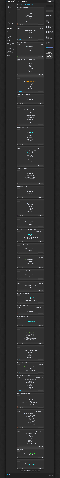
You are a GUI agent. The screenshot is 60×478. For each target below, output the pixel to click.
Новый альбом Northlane (49, 27)
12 (48, 56)
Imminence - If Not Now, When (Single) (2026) (10, 49)
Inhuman (9, 36)
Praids (20, 39)
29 (51, 58)
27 (49, 58)
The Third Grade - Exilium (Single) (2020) (23, 94)
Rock (8, 13)
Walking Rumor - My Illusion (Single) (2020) (24, 244)
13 (49, 56)
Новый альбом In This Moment (50, 32)
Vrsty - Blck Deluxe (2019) (21, 42)
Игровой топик (48, 41)
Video (8, 21)
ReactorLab (9, 33)
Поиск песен (47, 20)
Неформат (41, 201)
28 (50, 58)
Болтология (47, 36)
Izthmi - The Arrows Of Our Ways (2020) (23, 393)
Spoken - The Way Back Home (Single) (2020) (24, 305)
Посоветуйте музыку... (49, 38)
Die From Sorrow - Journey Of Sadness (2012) (24, 328)
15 (51, 56)
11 (47, 56)
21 (50, 57)
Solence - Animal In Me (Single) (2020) (23, 460)
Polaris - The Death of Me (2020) (22, 127)
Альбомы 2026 (9, 7)
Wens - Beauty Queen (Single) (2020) (23, 281)
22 (51, 57)
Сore (42, 28)
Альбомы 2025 (9, 8)
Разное (8, 22)
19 (48, 57)
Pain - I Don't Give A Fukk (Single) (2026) (10, 34)
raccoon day (9, 51)
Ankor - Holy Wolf (20, 449)
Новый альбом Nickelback (49, 33)
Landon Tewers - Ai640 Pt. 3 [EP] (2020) (23, 186)
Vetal (19, 183)
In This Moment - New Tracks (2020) (23, 293)
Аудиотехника (48, 37)
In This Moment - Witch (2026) (10, 31)
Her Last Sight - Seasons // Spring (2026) (10, 44)
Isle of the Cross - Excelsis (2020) (22, 7)
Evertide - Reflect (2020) (21, 346)
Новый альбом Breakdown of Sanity (50, 26)
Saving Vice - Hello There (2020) (22, 168)
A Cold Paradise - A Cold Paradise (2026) (10, 40)
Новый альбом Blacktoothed (49, 31)
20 (49, 57)
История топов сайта (10, 23)
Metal (42, 9)
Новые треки (41, 219)
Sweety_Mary (20, 91)
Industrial (9, 12)
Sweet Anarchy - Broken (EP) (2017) (23, 255)
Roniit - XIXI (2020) (20, 200)
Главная (9, 5)
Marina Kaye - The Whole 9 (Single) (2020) (24, 362)
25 (47, 58)
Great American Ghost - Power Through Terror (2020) (26, 59)
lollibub (20, 23)
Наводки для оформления (49, 19)
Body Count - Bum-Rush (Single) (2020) (23, 270)
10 (35, 470)
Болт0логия (8, 46)
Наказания (47, 16)
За (46, 7)
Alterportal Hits (9, 15)
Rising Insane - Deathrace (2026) (10, 37)
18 (47, 57)
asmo (19, 124)
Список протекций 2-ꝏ (49, 22)
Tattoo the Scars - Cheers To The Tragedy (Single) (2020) (26, 229)
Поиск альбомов (48, 21)
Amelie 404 (20, 165)
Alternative (38, 107)
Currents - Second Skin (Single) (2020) (23, 316)
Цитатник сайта (48, 42)
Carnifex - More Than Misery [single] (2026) (10, 52)
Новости (9, 6)
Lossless (42, 107)
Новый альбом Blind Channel (49, 28)
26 (48, 58)
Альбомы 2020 (39, 9)
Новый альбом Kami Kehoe (49, 30)
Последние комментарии (11, 26)
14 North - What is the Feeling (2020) (23, 77)
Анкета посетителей (48, 17)
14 (50, 56)
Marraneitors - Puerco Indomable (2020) (23, 375)
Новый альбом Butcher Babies (50, 25)
